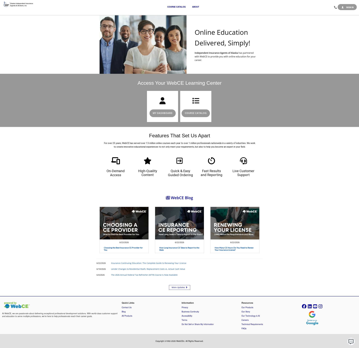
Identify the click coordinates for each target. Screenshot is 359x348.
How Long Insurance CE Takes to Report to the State (179, 248)
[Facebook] (304, 307)
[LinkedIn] (310, 307)
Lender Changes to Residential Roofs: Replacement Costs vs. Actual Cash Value (148, 269)
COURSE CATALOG (196, 113)
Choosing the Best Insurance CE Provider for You (123, 248)
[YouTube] (315, 307)
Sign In (350, 7)
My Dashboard (162, 113)
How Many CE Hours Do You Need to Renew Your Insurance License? (234, 248)
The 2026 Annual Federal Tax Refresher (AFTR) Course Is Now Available (144, 275)
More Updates (179, 287)
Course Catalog (176, 6)
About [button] (195, 6)
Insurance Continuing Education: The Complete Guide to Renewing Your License (148, 263)
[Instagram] (320, 307)
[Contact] (335, 7)
